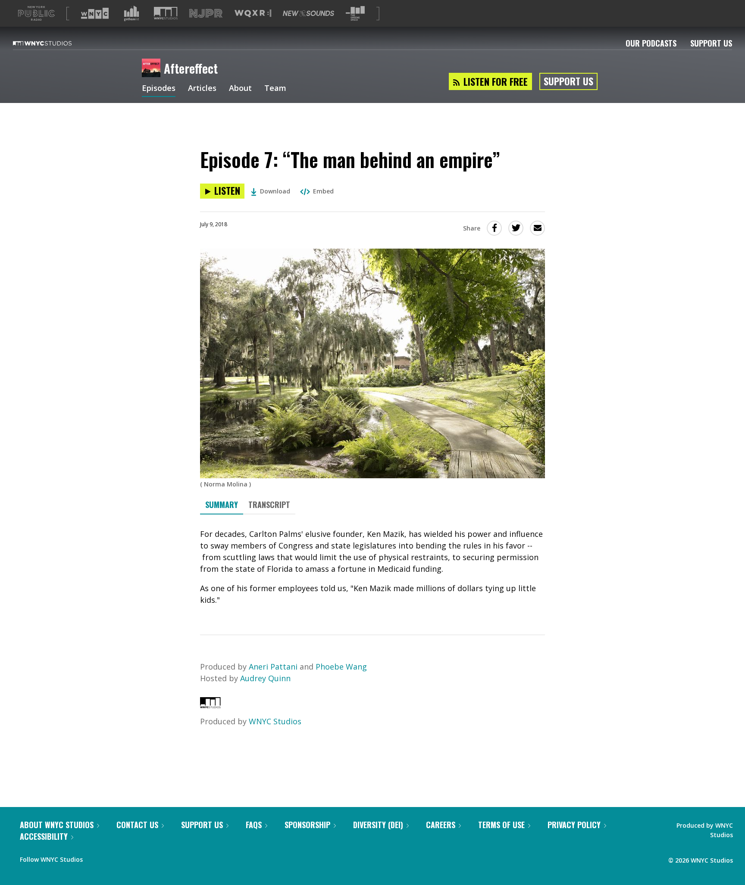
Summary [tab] (221, 504)
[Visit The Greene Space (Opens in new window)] (355, 13)
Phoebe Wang (341, 666)
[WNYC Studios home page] (53, 43)
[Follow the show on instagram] (128, 857)
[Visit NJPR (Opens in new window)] (205, 13)
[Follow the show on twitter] (112, 857)
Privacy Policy (574, 824)
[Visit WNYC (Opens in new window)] (95, 13)
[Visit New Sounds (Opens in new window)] (308, 13)
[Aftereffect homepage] (153, 68)
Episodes (158, 89)
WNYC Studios (275, 721)
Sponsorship (307, 824)
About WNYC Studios (57, 824)
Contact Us (137, 824)
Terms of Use (501, 824)
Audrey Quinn (265, 678)
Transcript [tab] (269, 504)
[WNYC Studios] (210, 705)
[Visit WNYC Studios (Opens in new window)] (166, 13)
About (240, 89)
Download (275, 191)
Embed (323, 191)
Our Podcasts (651, 43)
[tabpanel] (372, 567)
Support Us (711, 43)
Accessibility (44, 836)
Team (275, 89)
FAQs (254, 824)
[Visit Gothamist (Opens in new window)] (131, 13)
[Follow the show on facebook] (95, 857)
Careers (440, 824)
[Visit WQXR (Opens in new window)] (253, 13)
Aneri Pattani (273, 666)
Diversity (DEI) (378, 824)
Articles (202, 89)
